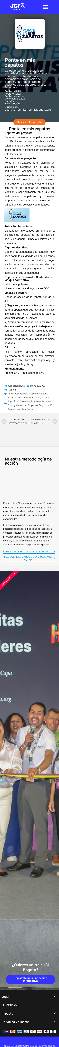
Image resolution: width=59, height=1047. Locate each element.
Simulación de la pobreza (20, 409)
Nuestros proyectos (18, 393)
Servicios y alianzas (15, 1022)
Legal (5, 996)
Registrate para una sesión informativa (30, 979)
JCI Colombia (23, 401)
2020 (10, 397)
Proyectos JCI (46, 405)
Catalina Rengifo (22, 397)
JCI (43, 397)
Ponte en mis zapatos (42, 401)
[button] (45, 7)
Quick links (9, 1005)
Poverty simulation (17, 405)
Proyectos (33, 405)
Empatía (36, 397)
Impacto (7, 1013)
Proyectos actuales (38, 393)
